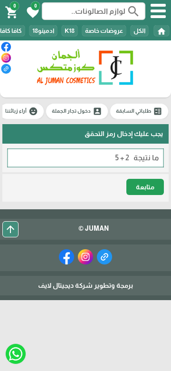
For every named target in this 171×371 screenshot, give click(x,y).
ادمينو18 (43, 30)
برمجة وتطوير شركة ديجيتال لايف (85, 285)
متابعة (145, 187)
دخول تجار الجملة (77, 111)
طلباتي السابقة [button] (139, 111)
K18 (70, 30)
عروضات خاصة (104, 30)
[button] (31, 11)
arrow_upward (10, 229)
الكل (139, 30)
